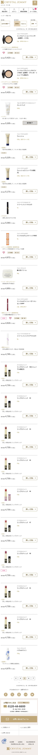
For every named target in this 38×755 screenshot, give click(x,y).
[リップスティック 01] (7, 597)
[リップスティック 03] (7, 407)
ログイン (14, 11)
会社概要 (12, 741)
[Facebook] (5, 694)
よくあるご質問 (25, 727)
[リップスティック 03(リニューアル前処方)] (7, 376)
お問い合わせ (6, 733)
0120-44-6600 (16, 706)
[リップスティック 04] (7, 438)
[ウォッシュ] (7, 145)
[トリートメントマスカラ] (7, 213)
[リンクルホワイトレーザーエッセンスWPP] (7, 310)
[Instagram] (19, 694)
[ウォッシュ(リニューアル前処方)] (7, 179)
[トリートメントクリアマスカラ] (7, 345)
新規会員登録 (23, 11)
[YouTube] (32, 694)
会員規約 (20, 741)
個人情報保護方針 (30, 741)
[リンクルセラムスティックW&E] (7, 244)
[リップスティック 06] (7, 500)
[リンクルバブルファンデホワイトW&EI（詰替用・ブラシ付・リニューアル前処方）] (7, 79)
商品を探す (4, 11)
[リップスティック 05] (7, 469)
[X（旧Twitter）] (12, 694)
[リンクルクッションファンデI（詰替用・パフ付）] (7, 45)
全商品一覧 (31, 744)
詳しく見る (29, 57)
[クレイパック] (7, 114)
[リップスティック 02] (7, 628)
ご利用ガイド (6, 727)
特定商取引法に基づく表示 (17, 744)
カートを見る (33, 10)
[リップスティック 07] (7, 531)
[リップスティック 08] (7, 562)
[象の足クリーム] (7, 279)
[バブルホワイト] (7, 659)
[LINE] (25, 694)
